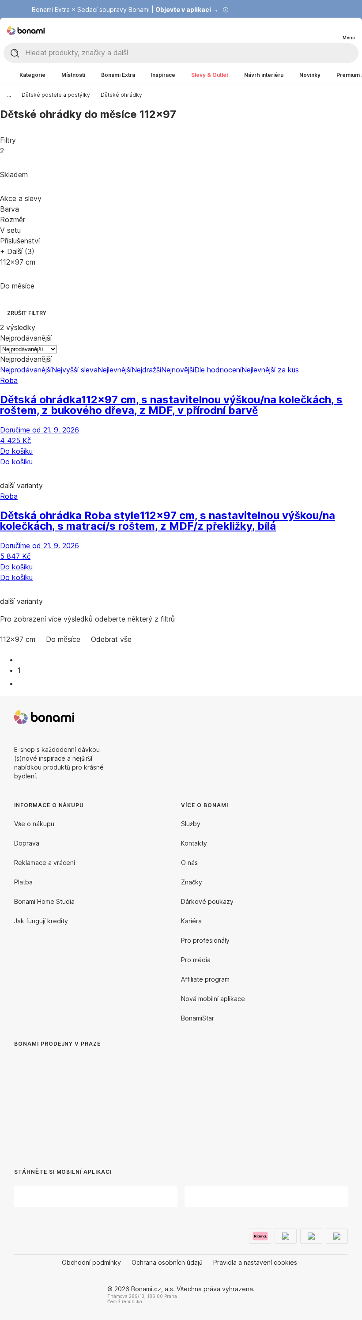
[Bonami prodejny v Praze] (86, 1099)
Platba (23, 882)
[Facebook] (320, 717)
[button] (181, 473)
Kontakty (194, 843)
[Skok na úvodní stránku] (26, 30)
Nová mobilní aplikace (213, 998)
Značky (191, 882)
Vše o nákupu (34, 823)
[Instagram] (341, 717)
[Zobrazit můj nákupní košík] (330, 30)
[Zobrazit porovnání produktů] (312, 30)
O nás (189, 862)
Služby (190, 823)
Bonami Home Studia (44, 901)
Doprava (26, 843)
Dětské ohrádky (121, 94)
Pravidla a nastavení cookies (255, 1262)
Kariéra (191, 921)
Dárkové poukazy (207, 901)
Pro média (196, 959)
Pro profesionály (205, 940)
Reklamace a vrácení (44, 862)
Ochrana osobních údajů (167, 1262)
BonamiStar (197, 1018)
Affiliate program (205, 979)
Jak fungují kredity (41, 921)
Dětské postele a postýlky (56, 94)
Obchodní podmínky (91, 1262)
